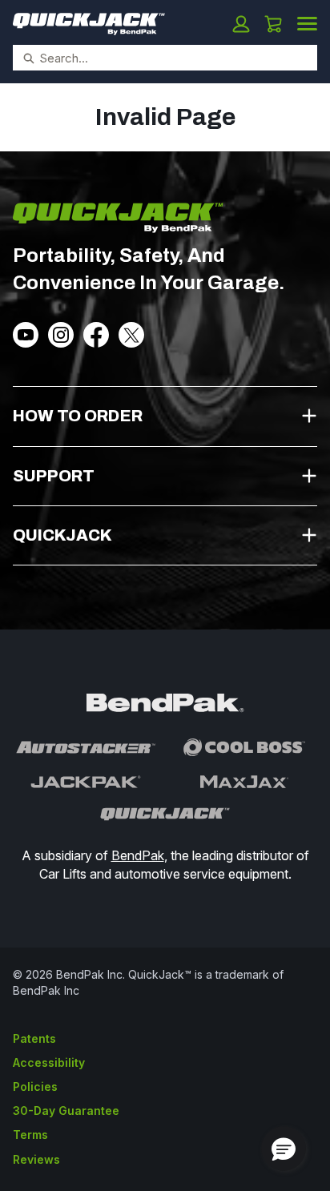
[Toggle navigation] (307, 22)
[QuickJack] (165, 814)
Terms (30, 1134)
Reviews (36, 1159)
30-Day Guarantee (66, 1110)
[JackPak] (85, 781)
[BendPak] (165, 703)
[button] (241, 24)
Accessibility (49, 1062)
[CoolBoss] (244, 747)
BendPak (137, 855)
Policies (35, 1086)
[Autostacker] (85, 747)
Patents (34, 1038)
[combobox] (159, 58)
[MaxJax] (244, 781)
